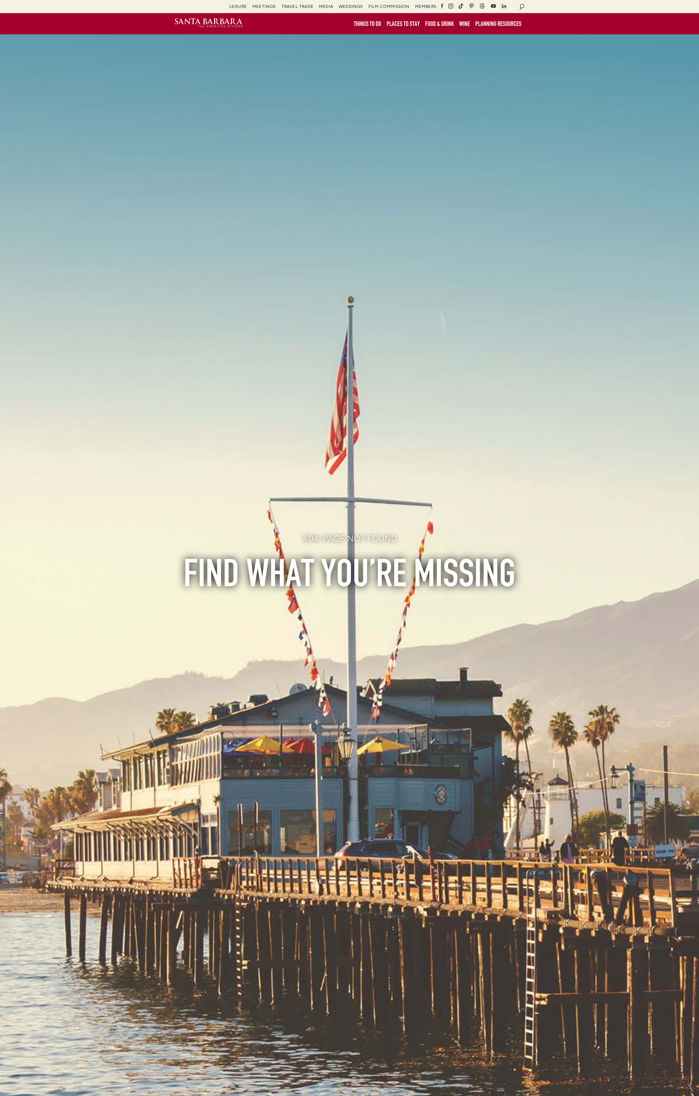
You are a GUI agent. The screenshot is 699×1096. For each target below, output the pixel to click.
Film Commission (389, 6)
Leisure (238, 6)
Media (326, 6)
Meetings (264, 6)
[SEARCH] (522, 6)
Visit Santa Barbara (209, 23)
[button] (367, 24)
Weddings (351, 6)
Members (425, 6)
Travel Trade (297, 6)
